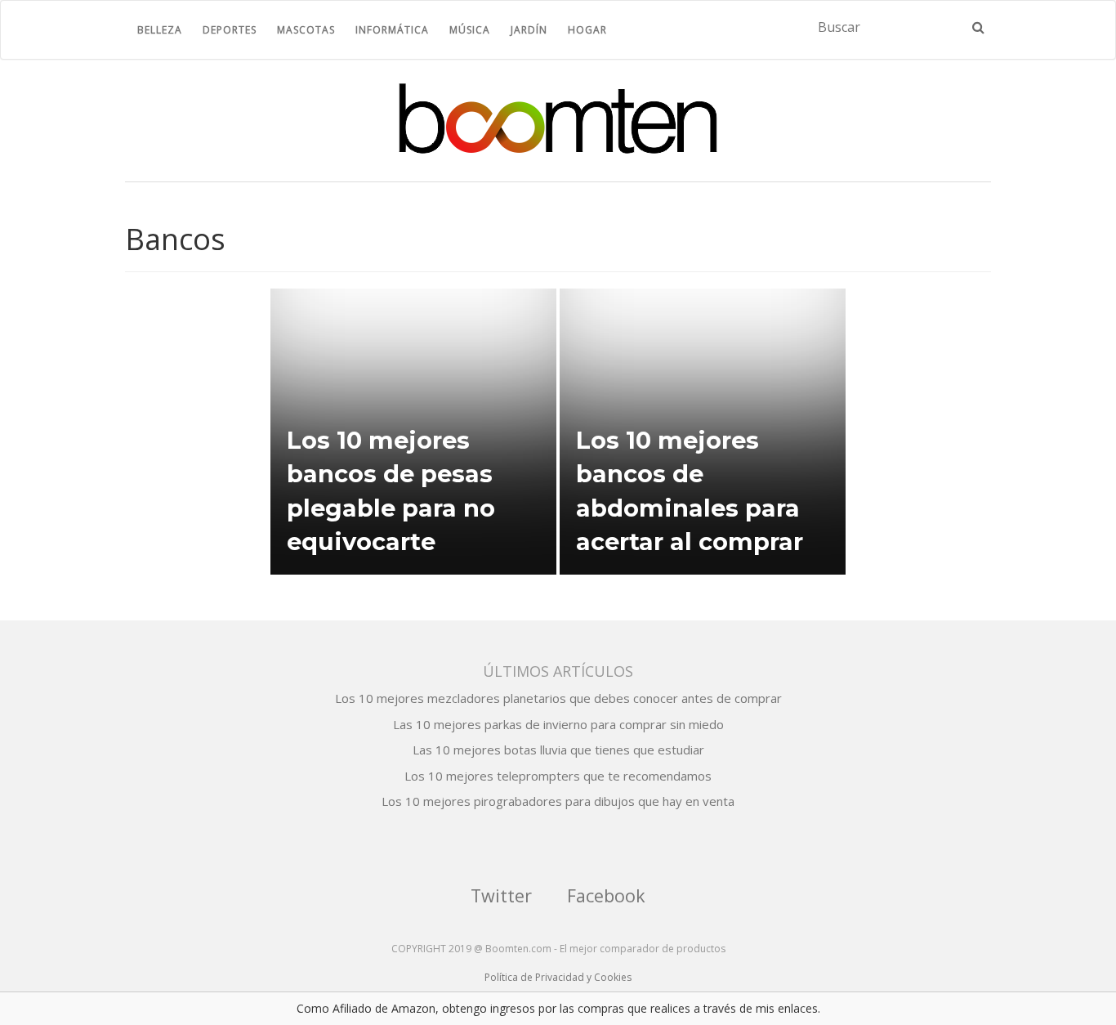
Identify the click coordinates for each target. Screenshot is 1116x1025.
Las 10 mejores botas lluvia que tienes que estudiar (558, 749)
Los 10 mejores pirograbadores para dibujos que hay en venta (558, 801)
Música (469, 30)
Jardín (529, 30)
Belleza (159, 30)
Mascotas (306, 30)
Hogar (587, 30)
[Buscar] (978, 27)
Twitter (501, 895)
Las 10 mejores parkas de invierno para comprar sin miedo (558, 724)
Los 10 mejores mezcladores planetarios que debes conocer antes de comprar (558, 698)
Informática (392, 30)
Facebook (606, 895)
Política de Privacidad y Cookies (558, 977)
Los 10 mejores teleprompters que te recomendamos (558, 776)
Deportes (230, 30)
